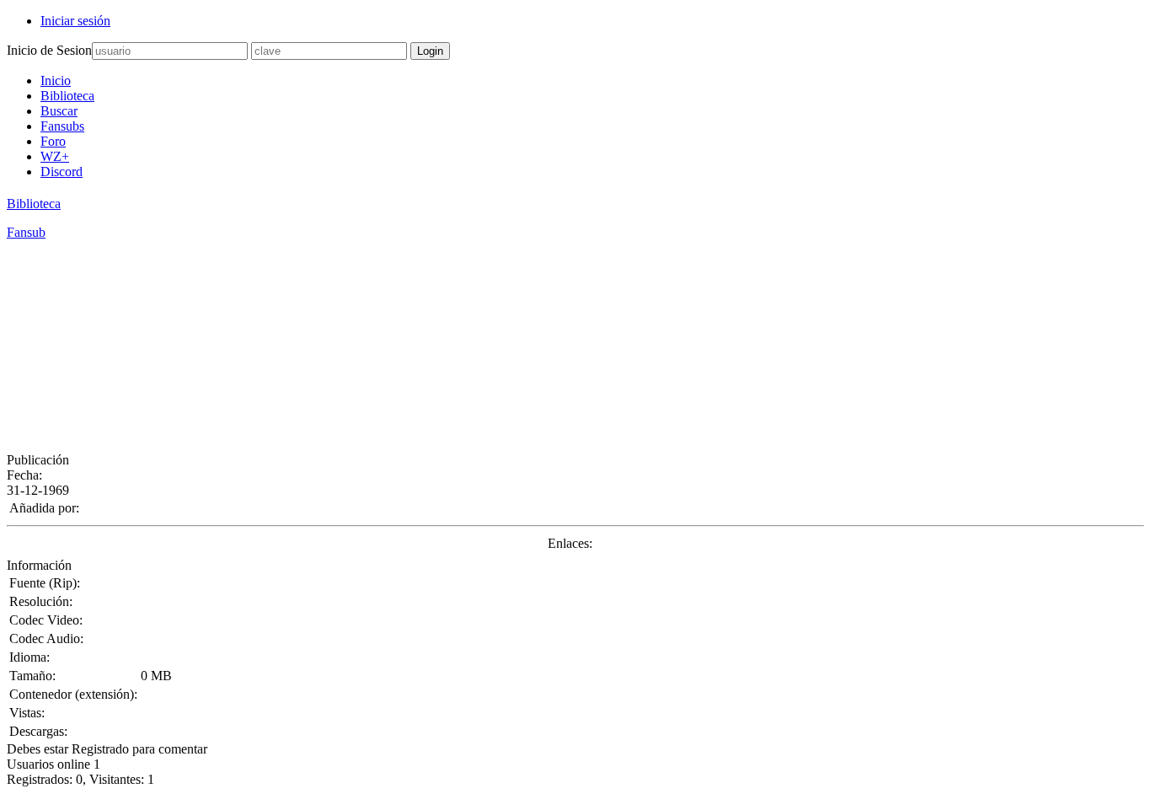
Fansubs (62, 126)
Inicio (55, 80)
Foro (53, 141)
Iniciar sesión (75, 20)
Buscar (59, 111)
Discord (61, 171)
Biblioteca (67, 96)
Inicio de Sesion (49, 50)
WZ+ (54, 156)
